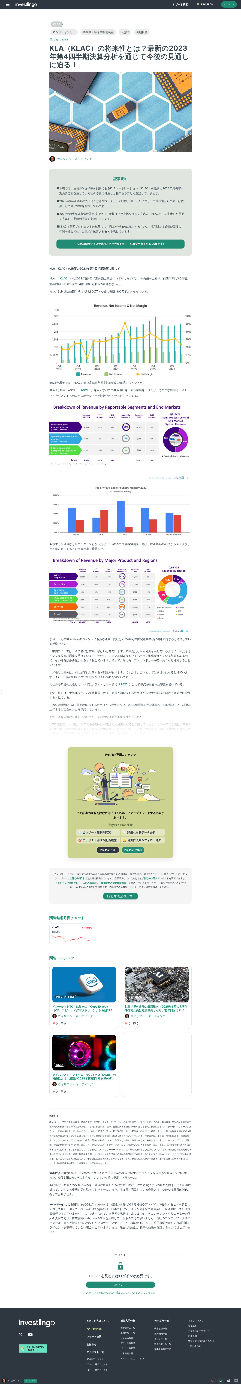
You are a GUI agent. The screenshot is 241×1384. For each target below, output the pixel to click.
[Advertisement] (32, 64)
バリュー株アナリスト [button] (97, 1370)
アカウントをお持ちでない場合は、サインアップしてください (120, 1292)
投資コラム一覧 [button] (127, 1327)
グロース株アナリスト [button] (97, 1364)
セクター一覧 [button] (160, 1338)
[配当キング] (33, 1348)
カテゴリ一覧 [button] (161, 1320)
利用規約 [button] (192, 1336)
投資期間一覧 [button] (160, 1333)
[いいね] (213, 1381)
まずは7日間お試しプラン (120, 896)
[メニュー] (7, 4)
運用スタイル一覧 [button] (162, 1343)
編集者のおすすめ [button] (162, 1349)
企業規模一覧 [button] (160, 1328)
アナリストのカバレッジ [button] (132, 1358)
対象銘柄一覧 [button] (126, 1353)
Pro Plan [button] (97, 1328)
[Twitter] (20, 1334)
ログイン (229, 4)
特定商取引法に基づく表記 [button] (201, 1341)
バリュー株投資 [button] (127, 1348)
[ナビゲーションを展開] (1, 692)
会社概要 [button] (192, 1325)
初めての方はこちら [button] (98, 1320)
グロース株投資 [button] (127, 1343)
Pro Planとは (107, 849)
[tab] (180, 4)
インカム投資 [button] (126, 1338)
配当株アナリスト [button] (95, 1359)
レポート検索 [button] (94, 1336)
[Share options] (228, 1381)
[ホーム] (26, 4)
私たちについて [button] (195, 1320)
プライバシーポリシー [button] (198, 1330)
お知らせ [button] (92, 1344)
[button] (57, 24)
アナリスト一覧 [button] (95, 1352)
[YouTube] (30, 1334)
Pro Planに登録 (133, 849)
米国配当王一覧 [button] (127, 1333)
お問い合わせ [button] (194, 1346)
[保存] (220, 1381)
